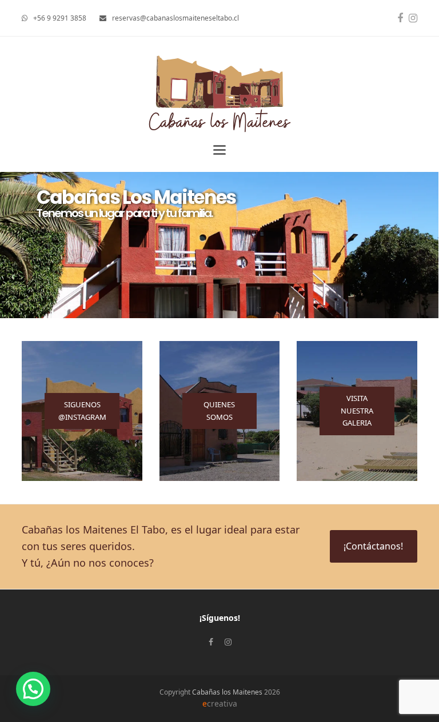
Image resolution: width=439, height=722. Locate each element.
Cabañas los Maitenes (227, 692)
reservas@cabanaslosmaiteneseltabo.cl (175, 18)
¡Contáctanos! (373, 546)
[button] (219, 150)
